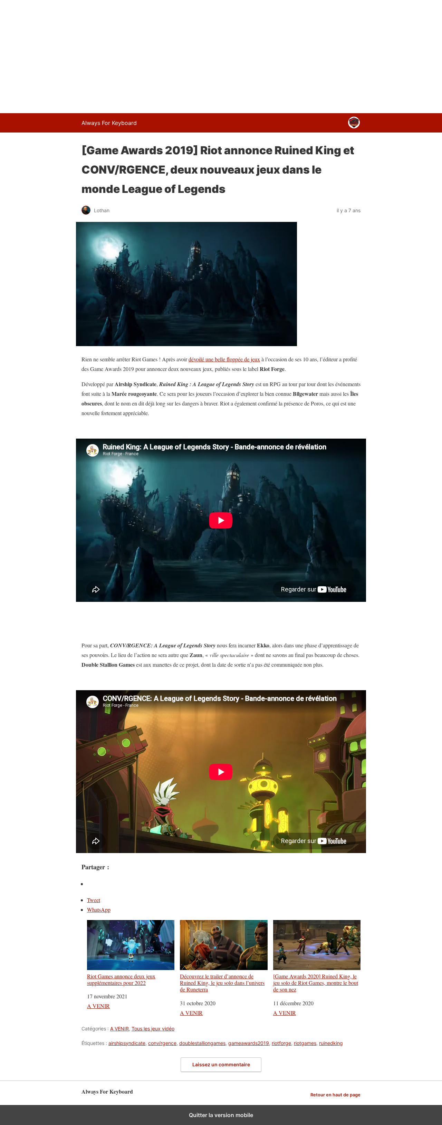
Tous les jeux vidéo (153, 1028)
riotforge (281, 1043)
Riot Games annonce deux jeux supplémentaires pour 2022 (121, 979)
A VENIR (98, 1005)
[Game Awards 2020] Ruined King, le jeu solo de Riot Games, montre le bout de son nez (315, 982)
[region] (221, 55)
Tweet (93, 899)
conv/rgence (162, 1043)
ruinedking (331, 1043)
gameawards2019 (248, 1043)
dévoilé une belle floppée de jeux (224, 359)
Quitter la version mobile (221, 1115)
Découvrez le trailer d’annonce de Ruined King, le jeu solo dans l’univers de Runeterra (222, 982)
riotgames (305, 1043)
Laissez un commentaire (221, 1064)
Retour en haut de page (335, 1094)
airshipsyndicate (126, 1043)
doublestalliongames (202, 1043)
